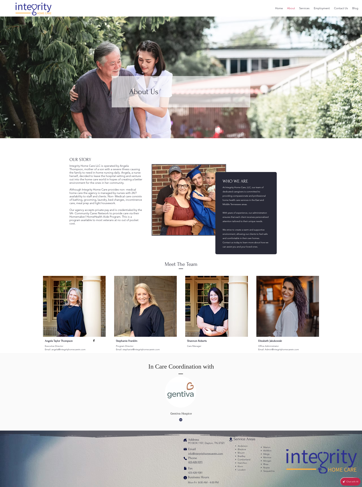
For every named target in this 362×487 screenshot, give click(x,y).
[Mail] (185, 449)
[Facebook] (94, 340)
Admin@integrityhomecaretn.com (282, 349)
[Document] (185, 468)
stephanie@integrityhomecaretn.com (141, 349)
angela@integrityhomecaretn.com (68, 349)
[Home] (185, 440)
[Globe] (181, 420)
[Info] (185, 478)
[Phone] (185, 458)
